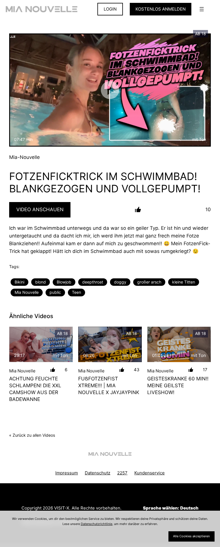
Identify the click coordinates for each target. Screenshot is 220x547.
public (55, 292)
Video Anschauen (40, 209)
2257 (122, 473)
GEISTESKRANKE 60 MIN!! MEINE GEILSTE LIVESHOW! (178, 385)
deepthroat (92, 282)
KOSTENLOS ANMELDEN (160, 9)
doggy (120, 282)
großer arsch (149, 282)
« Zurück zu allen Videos (32, 435)
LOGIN (110, 9)
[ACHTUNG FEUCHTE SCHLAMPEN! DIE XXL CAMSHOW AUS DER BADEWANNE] (41, 344)
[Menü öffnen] (201, 9)
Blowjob (64, 282)
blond (40, 282)
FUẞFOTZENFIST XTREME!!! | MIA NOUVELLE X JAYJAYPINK (108, 385)
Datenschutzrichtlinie (96, 524)
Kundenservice (149, 473)
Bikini (19, 282)
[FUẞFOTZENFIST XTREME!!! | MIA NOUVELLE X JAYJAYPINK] (110, 344)
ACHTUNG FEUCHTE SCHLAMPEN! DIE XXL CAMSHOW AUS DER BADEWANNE (35, 389)
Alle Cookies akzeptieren (191, 536)
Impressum (66, 473)
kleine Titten (183, 282)
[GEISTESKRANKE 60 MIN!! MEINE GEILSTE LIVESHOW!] (179, 344)
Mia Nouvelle (27, 292)
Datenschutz (97, 473)
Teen (76, 292)
